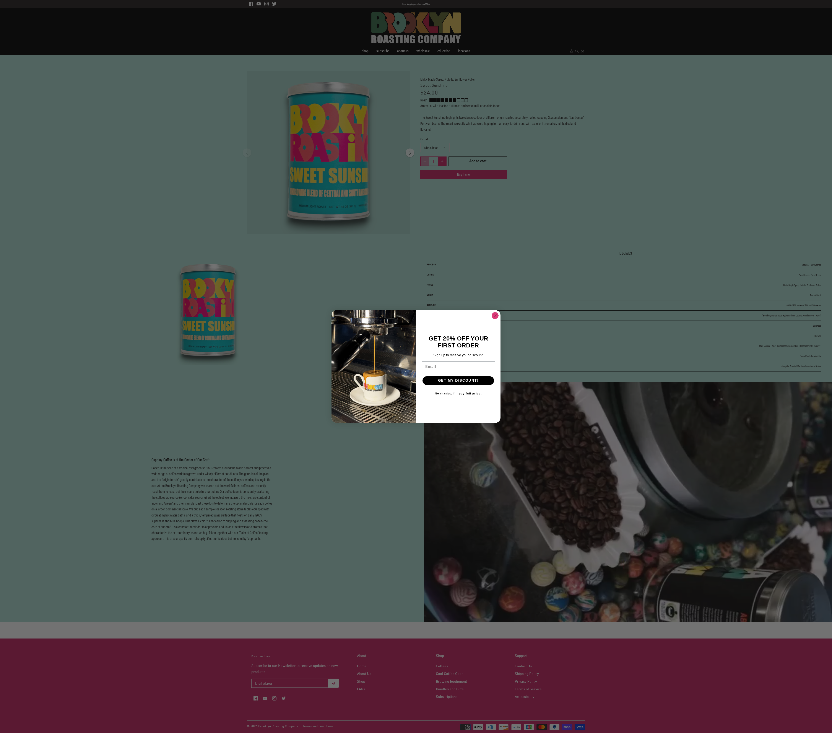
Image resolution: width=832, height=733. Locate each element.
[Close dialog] (495, 315)
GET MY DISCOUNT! (458, 380)
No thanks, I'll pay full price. (458, 393)
